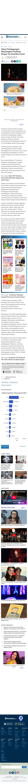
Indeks (2, 751)
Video (23, 739)
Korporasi (10, 734)
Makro (9, 729)
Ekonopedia (24, 728)
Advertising (16, 776)
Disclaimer (24, 777)
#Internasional (5, 382)
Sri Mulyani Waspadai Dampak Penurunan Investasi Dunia (12, 296)
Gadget (16, 735)
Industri (13, 42)
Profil (23, 732)
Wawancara (17, 745)
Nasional (3, 729)
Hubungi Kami (14, 778)
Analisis (9, 743)
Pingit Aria (7, 378)
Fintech (16, 732)
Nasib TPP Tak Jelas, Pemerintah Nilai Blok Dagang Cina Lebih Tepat (12, 178)
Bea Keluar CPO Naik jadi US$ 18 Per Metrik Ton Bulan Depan (13, 359)
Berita (5, 46)
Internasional (19, 42)
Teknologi (17, 737)
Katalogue (24, 743)
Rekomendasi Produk (7, 237)
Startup (16, 734)
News (23, 740)
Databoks (3, 757)
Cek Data (10, 745)
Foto (23, 745)
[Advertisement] (14, 698)
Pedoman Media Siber (7, 777)
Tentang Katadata (9, 776)
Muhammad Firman (12, 57)
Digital (16, 728)
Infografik (10, 742)
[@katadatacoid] (18, 772)
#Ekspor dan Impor (6, 385)
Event (2, 758)
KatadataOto (4, 760)
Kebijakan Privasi (17, 777)
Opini (16, 743)
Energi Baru (3, 742)
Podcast (23, 746)
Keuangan (10, 731)
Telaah (16, 742)
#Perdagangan (13, 382)
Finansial (10, 728)
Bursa (9, 732)
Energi (24, 42)
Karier (21, 776)
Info (2, 750)
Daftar (24, 767)
